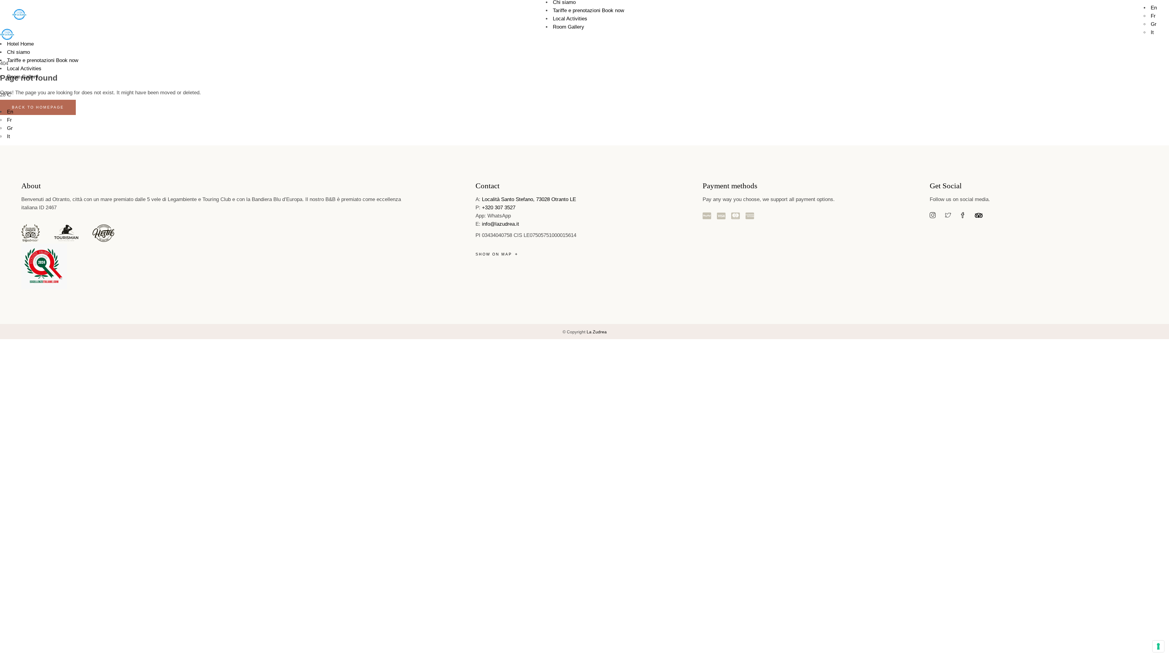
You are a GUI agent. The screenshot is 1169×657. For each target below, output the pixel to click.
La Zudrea (597, 331)
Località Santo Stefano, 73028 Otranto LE (529, 199)
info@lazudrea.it (501, 224)
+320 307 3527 (498, 207)
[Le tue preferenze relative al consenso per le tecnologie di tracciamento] (1158, 646)
